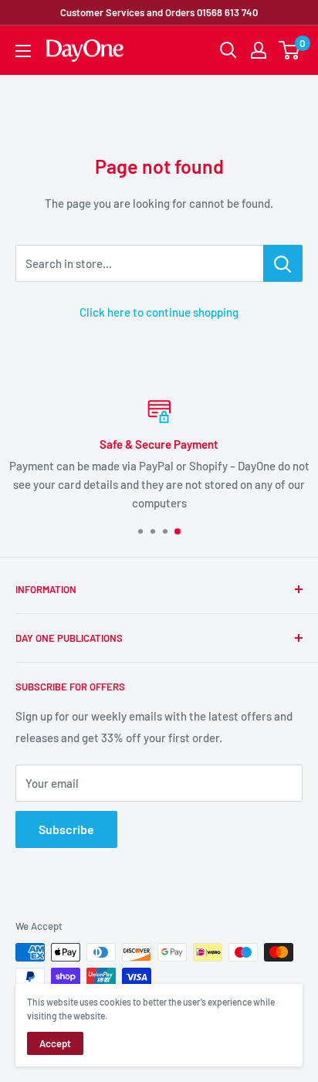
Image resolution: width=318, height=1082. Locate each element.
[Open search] (228, 50)
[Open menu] (23, 51)
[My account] (258, 50)
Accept (55, 1043)
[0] (289, 50)
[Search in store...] (283, 263)
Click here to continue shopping (159, 312)
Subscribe (66, 829)
